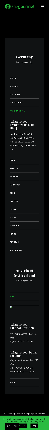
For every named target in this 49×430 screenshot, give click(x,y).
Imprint (29, 414)
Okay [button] (34, 426)
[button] (42, 6)
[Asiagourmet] (19, 6)
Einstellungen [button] (20, 426)
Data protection (39, 414)
